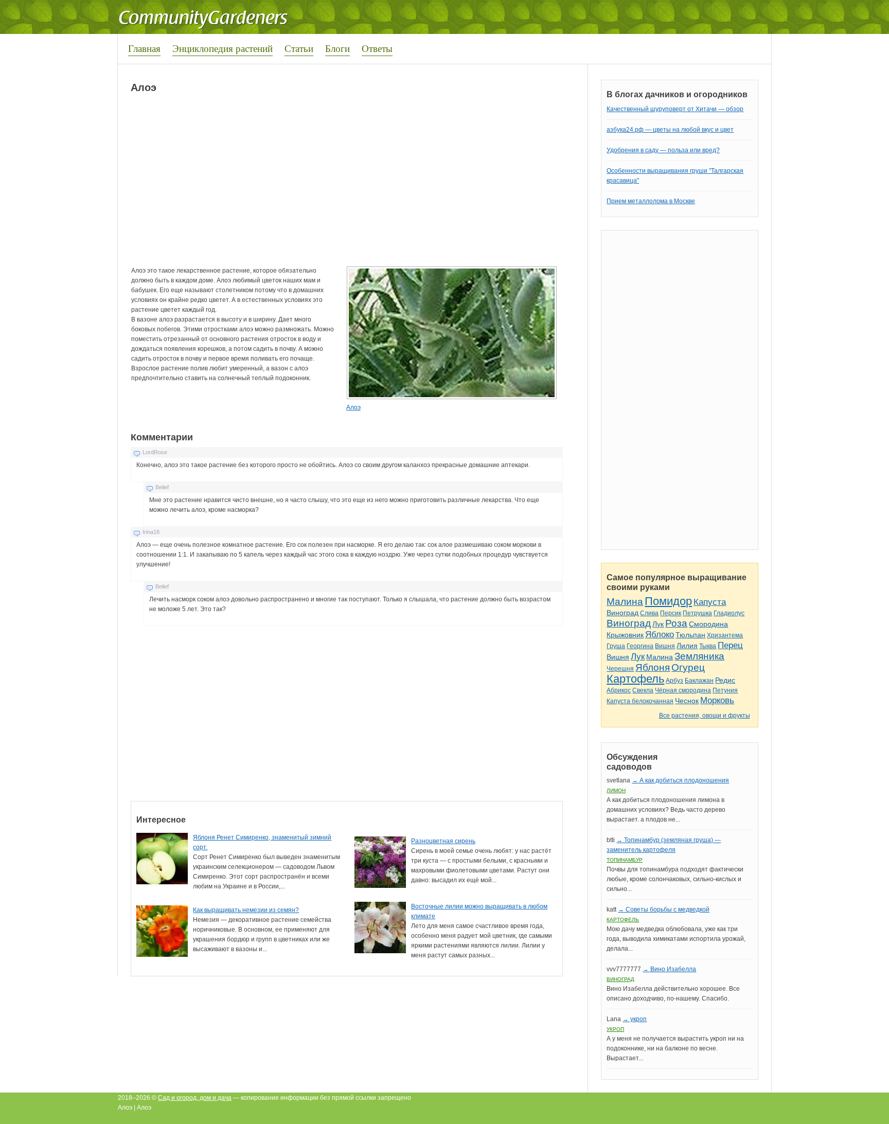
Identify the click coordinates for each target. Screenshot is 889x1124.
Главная (144, 48)
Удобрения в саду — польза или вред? (663, 150)
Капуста (710, 602)
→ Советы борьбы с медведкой (663, 909)
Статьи (299, 48)
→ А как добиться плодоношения (680, 780)
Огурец (688, 667)
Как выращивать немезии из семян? (246, 910)
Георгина (640, 646)
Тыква (707, 646)
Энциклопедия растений (222, 48)
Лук (658, 624)
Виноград (622, 613)
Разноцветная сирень (443, 841)
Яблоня (652, 667)
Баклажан (699, 680)
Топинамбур (625, 860)
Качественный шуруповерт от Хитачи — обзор (675, 109)
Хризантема (725, 635)
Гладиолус (729, 613)
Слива (649, 613)
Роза (676, 623)
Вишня (665, 646)
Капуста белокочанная (640, 701)
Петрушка (697, 613)
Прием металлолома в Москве (651, 201)
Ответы (377, 48)
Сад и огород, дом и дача (195, 1097)
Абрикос (619, 690)
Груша (616, 646)
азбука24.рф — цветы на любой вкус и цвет (670, 129)
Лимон (616, 790)
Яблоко (659, 634)
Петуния (725, 690)
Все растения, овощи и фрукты (704, 715)
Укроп (615, 1029)
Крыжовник (625, 635)
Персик (670, 613)
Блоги (337, 48)
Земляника (699, 656)
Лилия (687, 645)
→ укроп (635, 1019)
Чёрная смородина (683, 690)
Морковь (717, 700)
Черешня (620, 668)
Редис (725, 680)
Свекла (642, 690)
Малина (625, 601)
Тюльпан (690, 635)
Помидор (668, 601)
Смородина (708, 624)
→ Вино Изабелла (669, 969)
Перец (730, 645)
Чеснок (687, 701)
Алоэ (353, 407)
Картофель (635, 678)
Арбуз (674, 680)
